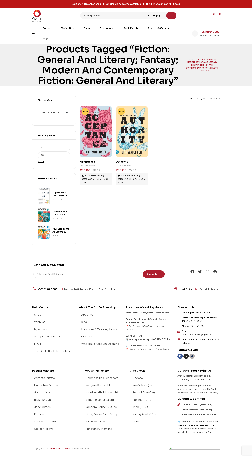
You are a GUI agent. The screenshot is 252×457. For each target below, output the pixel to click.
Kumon (39, 414)
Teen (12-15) (140, 407)
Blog (84, 322)
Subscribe (153, 274)
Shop (37, 314)
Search (171, 15)
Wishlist (39, 322)
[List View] (83, 98)
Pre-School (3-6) (143, 385)
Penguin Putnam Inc (99, 429)
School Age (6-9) (144, 392)
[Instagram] (207, 271)
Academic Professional (58, 218)
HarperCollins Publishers (102, 378)
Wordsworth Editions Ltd (102, 392)
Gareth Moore (43, 392)
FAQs (37, 343)
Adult (136, 421)
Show (212, 98)
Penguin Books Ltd (98, 385)
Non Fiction (57, 199)
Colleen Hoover (44, 429)
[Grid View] (80, 98)
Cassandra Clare (45, 421)
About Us (87, 314)
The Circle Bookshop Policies (53, 351)
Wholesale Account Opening (100, 343)
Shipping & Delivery (47, 336)
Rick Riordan (42, 399)
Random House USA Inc (101, 407)
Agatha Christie (44, 378)
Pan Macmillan (95, 421)
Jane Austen (42, 407)
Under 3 (138, 378)
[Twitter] (199, 271)
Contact (86, 336)
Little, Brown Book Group (102, 414)
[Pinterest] (215, 271)
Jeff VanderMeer (87, 166)
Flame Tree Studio (46, 385)
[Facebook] (192, 271)
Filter (41, 162)
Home (190, 59)
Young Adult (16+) (144, 414)
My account (41, 329)
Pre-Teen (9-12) (142, 399)
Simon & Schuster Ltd (100, 399)
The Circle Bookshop (60, 448)
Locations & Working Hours (99, 329)
